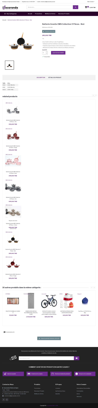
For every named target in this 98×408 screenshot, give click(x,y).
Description (41, 77)
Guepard (79, 294)
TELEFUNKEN (26, 294)
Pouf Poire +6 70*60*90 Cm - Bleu (84, 312)
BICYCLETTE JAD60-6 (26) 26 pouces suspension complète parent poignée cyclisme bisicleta (49, 313)
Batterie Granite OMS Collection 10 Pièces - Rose (13, 172)
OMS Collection (9, 103)
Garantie (57, 393)
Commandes (80, 391)
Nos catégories (12, 14)
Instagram (7, 400)
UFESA (60, 294)
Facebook (3, 400)
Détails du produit (54, 77)
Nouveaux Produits (63, 13)
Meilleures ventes (39, 393)
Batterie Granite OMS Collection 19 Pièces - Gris (13, 198)
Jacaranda (44, 294)
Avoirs (78, 393)
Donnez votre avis (50, 31)
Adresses (79, 396)
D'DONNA (8, 294)
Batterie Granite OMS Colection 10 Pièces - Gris (13, 121)
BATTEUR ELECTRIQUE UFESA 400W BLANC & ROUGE (66, 312)
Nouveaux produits (39, 391)
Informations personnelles (83, 388)
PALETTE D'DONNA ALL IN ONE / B (13, 312)
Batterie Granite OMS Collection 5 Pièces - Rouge (13, 275)
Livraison (57, 388)
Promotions (38, 13)
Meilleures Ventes (50, 13)
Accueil (30, 13)
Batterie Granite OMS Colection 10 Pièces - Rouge (13, 146)
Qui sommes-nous (60, 391)
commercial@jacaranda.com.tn (48, 1)
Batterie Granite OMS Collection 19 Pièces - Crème (13, 224)
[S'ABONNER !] (76, 358)
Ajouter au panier (58, 52)
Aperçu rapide (13, 110)
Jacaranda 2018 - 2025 (52, 405)
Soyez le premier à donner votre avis (50, 338)
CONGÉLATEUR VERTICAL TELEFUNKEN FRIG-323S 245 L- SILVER (31, 313)
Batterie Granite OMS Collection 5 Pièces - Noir (13, 250)
